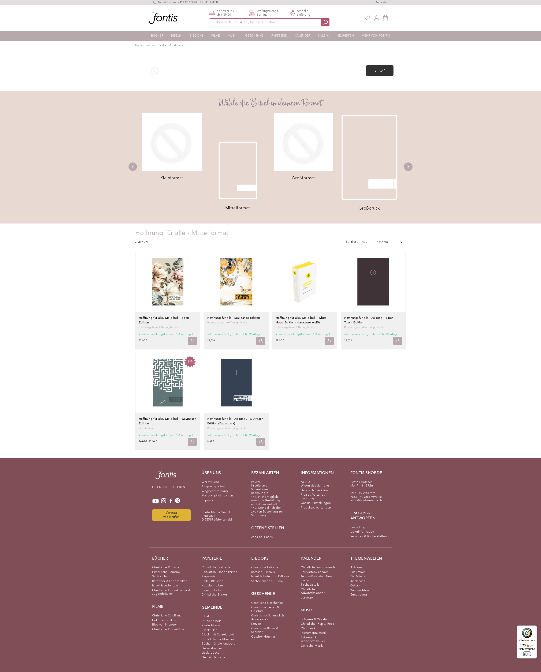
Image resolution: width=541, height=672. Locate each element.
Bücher (157, 35)
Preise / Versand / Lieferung (313, 496)
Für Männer (358, 576)
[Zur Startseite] (166, 477)
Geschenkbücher (263, 636)
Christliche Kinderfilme (168, 629)
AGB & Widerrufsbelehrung (315, 484)
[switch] (527, 653)
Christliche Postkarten (217, 567)
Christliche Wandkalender (319, 567)
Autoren (356, 567)
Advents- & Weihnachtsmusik (313, 639)
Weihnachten (359, 590)
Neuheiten (345, 35)
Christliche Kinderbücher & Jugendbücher (171, 592)
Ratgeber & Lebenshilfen (169, 581)
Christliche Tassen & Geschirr (265, 609)
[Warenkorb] (385, 18)
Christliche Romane (165, 567)
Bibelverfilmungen (165, 624)
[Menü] (534, 628)
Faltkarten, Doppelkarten (219, 572)
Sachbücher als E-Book (267, 581)
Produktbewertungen (316, 507)
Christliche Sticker (214, 594)
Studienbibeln (211, 621)
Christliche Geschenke (267, 602)
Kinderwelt (358, 581)
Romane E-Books (263, 572)
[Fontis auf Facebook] (170, 501)
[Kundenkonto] (376, 18)
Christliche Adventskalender (313, 591)
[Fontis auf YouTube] (155, 501)
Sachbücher (160, 576)
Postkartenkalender (314, 572)
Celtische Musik (312, 645)
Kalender (302, 35)
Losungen (307, 597)
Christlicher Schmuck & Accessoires (267, 617)
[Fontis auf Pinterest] (177, 501)
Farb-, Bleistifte (212, 581)
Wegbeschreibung (215, 491)
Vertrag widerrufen (171, 515)
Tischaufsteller (311, 584)
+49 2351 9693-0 (187, 2)
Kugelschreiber (212, 585)
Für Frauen (358, 572)
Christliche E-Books (265, 567)
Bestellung (357, 527)
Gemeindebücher (214, 657)
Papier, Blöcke (212, 590)
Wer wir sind (210, 482)
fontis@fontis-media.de (366, 500)
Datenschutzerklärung (316, 490)
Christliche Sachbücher (218, 639)
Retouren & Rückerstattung (369, 536)
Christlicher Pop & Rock (317, 623)
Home (139, 45)
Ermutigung (358, 594)
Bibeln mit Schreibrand (218, 634)
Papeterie (279, 35)
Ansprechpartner (214, 486)
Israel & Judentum (165, 585)
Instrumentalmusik (314, 632)
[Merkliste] (367, 17)
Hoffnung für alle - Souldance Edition (233, 317)
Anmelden (382, 2)
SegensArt (209, 576)
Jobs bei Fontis (262, 537)
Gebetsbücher (212, 648)
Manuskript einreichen (217, 495)
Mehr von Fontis (376, 35)
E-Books (197, 35)
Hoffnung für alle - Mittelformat (164, 45)
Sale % (323, 35)
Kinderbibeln (211, 625)
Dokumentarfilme (164, 620)
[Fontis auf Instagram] (164, 501)
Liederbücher (211, 652)
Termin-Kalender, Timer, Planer (317, 578)
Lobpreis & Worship (315, 619)
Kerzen (256, 623)
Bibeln (176, 35)
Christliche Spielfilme (167, 615)
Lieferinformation (362, 531)
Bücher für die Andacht (218, 643)
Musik (232, 35)
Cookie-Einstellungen (316, 503)
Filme (215, 35)
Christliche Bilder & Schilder (265, 630)
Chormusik (308, 628)
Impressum (209, 500)
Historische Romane (166, 572)
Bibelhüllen (209, 630)
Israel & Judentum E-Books (270, 576)
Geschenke (254, 35)
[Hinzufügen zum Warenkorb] (192, 341)
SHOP (379, 70)
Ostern (355, 585)
